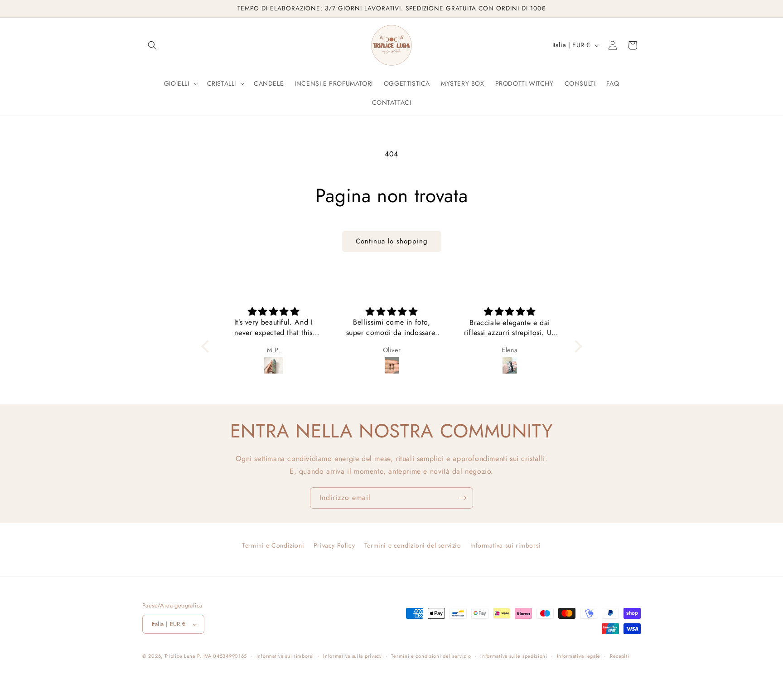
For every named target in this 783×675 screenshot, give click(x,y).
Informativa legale (579, 656)
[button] (152, 45)
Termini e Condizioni (273, 545)
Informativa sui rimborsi (505, 545)
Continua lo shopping (392, 241)
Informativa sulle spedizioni (513, 656)
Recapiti (619, 656)
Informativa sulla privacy (352, 656)
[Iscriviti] (463, 498)
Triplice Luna (179, 656)
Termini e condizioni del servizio (412, 545)
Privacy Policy (334, 545)
